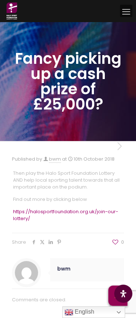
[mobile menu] (126, 11)
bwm (55, 159)
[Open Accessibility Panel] (123, 294)
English (83, 312)
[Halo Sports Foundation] (11, 11)
